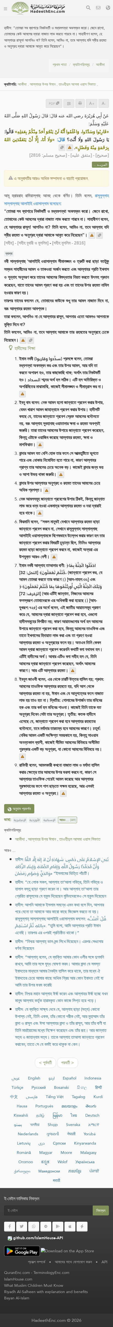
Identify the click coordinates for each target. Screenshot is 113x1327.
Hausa (22, 1106)
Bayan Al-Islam (16, 1298)
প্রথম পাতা (60, 64)
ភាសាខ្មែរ (74, 1171)
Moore (66, 1152)
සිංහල (82, 1087)
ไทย (73, 1115)
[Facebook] (9, 1227)
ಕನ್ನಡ (45, 1161)
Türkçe (17, 1087)
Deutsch (92, 1115)
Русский (39, 1087)
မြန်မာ (57, 1115)
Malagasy (88, 1152)
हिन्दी (98, 1087)
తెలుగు (91, 1106)
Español (69, 1078)
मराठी (56, 1180)
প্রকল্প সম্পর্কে (36, 1261)
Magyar (45, 1152)
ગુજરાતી (52, 1133)
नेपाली (71, 1133)
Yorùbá (89, 1133)
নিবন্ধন (100, 1210)
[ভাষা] (108, 8)
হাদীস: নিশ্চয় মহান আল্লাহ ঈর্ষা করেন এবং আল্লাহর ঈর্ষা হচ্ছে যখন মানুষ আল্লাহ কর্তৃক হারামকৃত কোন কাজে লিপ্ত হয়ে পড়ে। (61, 997)
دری (42, 1143)
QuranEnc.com (17, 1272)
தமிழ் (40, 1115)
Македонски (49, 1171)
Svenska (73, 1124)
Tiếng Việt (55, 1096)
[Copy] (62, 147)
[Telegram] (45, 1227)
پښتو (18, 1124)
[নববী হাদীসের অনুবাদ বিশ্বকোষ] (38, 8)
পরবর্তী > (67, 1063)
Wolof (62, 1161)
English (34, 1078)
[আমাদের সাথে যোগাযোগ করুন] (98, 8)
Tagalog (78, 1096)
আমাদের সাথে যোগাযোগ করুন (73, 1261)
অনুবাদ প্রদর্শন (21, 808)
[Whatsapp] (33, 1227)
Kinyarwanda (85, 1143)
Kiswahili (21, 1115)
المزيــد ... (100, 165)
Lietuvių (23, 1143)
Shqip (53, 1124)
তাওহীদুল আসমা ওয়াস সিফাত (77, 84)
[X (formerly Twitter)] (21, 1227)
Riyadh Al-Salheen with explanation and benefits (46, 1291)
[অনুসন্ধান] (88, 8)
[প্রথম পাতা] (5, 8)
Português (44, 1106)
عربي (16, 1078)
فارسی (32, 1096)
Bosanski (61, 1087)
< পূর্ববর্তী (45, 1063)
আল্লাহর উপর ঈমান (42, 84)
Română (24, 1152)
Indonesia (92, 1078)
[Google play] (57, 1227)
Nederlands (28, 1133)
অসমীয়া (34, 1124)
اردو (52, 1078)
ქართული (22, 1171)
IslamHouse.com (18, 1279)
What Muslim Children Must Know (33, 1285)
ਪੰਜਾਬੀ (94, 1171)
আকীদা (100, 64)
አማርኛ (93, 1124)
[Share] (68, 103)
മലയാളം (69, 1106)
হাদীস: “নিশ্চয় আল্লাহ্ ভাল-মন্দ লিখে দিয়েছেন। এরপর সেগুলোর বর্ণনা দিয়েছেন (59, 945)
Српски (59, 1143)
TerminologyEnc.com (51, 1272)
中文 (14, 1096)
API (104, 1261)
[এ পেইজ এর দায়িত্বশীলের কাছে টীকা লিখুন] (69, 147)
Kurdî (98, 1096)
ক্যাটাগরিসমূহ (81, 64)
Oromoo (25, 1161)
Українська (85, 1161)
